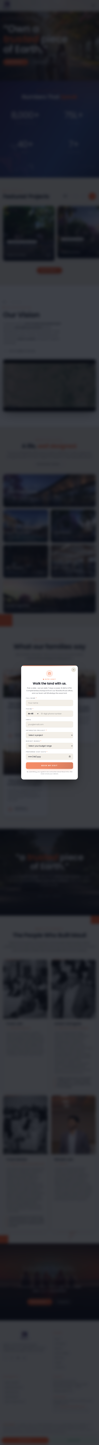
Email (28, 720)
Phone (30, 709)
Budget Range (33, 741)
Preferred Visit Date (36, 752)
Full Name (31, 698)
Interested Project (36, 730)
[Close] (73, 669)
